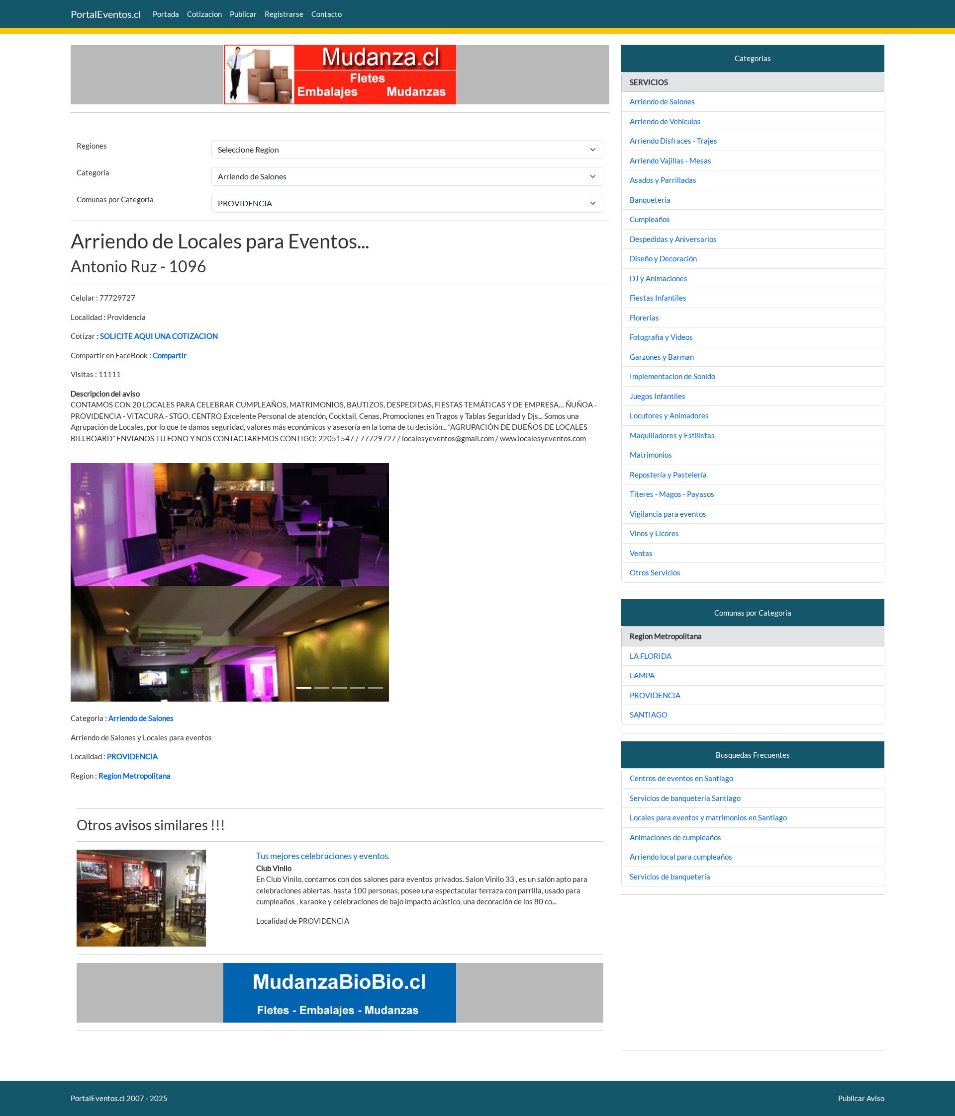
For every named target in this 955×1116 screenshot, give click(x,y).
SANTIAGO (649, 714)
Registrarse (284, 13)
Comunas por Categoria (115, 199)
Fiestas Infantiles (658, 297)
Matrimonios (651, 454)
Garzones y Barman (662, 356)
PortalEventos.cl (106, 14)
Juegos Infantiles (657, 396)
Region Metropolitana (134, 775)
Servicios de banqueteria (670, 876)
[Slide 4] (375, 688)
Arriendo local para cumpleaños (681, 856)
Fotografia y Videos (661, 336)
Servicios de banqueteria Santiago (685, 798)
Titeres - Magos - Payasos (672, 493)
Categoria (93, 172)
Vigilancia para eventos (668, 513)
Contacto (326, 13)
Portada (166, 13)
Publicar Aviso (861, 1098)
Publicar (243, 13)
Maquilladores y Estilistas (672, 435)
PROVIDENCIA (132, 756)
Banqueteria (650, 199)
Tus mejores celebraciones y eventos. (323, 856)
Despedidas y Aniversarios (673, 239)
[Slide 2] (339, 688)
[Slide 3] (357, 688)
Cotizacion (204, 13)
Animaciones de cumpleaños (675, 837)
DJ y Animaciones (658, 278)
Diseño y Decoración (663, 258)
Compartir (170, 355)
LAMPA (642, 675)
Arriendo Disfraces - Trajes (673, 140)
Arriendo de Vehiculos (665, 121)
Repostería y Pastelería (668, 474)
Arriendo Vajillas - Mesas (670, 160)
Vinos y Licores (654, 533)
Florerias (644, 317)
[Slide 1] (303, 688)
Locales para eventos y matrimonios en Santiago (708, 817)
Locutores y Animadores (669, 415)
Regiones (92, 145)
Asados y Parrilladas (663, 179)
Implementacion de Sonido (672, 376)
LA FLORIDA (650, 655)
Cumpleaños (650, 219)
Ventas (641, 553)
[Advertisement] (752, 972)
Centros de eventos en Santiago (681, 778)
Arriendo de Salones (141, 718)
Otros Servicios (655, 572)
